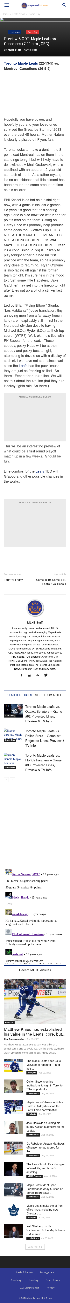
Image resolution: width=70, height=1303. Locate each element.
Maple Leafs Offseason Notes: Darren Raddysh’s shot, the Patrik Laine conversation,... (45, 1106)
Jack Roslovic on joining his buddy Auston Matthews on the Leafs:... (45, 1126)
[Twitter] (47, 675)
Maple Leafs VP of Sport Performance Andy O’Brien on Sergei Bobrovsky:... (44, 1189)
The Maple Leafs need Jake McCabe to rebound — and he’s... (43, 1064)
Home (5, 14)
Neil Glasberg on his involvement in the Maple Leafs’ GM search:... (45, 1230)
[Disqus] (35, 916)
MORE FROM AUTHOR (49, 695)
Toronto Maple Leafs (21, 63)
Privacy (50, 1287)
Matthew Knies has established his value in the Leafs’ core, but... (35, 1031)
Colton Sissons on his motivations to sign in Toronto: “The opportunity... (44, 1085)
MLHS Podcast (34, 1176)
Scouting (33, 1280)
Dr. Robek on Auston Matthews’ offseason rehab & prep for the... (45, 1147)
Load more (34, 1246)
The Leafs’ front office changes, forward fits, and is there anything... (45, 1168)
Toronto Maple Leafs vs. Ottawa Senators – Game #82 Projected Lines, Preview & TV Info (43, 713)
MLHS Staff (14, 49)
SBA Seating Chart (29, 1287)
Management (47, 1272)
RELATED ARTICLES (19, 695)
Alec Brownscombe (14, 1039)
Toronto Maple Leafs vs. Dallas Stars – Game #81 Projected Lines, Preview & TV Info (45, 738)
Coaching (16, 1280)
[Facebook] (23, 675)
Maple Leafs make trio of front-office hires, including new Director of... (45, 1209)
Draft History (53, 1280)
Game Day (34, 14)
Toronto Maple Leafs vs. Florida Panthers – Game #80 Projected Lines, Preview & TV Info (43, 762)
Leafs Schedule (24, 1272)
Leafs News (18, 14)
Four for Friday (13, 580)
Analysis (9, 1022)
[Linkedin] (31, 675)
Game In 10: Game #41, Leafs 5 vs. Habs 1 (51, 582)
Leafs (23, 365)
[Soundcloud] (39, 675)
